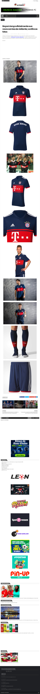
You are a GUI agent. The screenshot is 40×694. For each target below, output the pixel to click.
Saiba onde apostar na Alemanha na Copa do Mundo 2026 (12, 461)
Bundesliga (28, 402)
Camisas (27, 33)
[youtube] (37, 1)
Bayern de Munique (22, 33)
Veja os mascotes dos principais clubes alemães (9, 662)
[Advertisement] (20, 49)
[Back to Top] (38, 692)
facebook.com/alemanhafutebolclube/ (9, 680)
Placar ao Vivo (4, 470)
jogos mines (4, 463)
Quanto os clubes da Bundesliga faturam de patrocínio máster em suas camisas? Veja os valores (31, 405)
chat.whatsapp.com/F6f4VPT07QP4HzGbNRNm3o (11, 689)
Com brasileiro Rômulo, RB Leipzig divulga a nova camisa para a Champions (8, 405)
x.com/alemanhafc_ (5, 683)
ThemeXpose (6, 692)
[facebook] (33, 1)
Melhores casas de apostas (7, 464)
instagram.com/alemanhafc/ (7, 686)
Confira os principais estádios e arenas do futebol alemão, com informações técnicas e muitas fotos (19, 620)
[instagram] (36, 1)
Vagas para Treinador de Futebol (8, 469)
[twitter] (34, 1)
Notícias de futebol (5, 466)
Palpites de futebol (5, 465)
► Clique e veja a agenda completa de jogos (9, 602)
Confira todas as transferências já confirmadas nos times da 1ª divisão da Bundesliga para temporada (19, 598)
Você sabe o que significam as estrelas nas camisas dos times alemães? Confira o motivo (17, 633)
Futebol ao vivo (4, 467)
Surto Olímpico (4, 468)
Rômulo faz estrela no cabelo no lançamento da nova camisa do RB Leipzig (20, 405)
